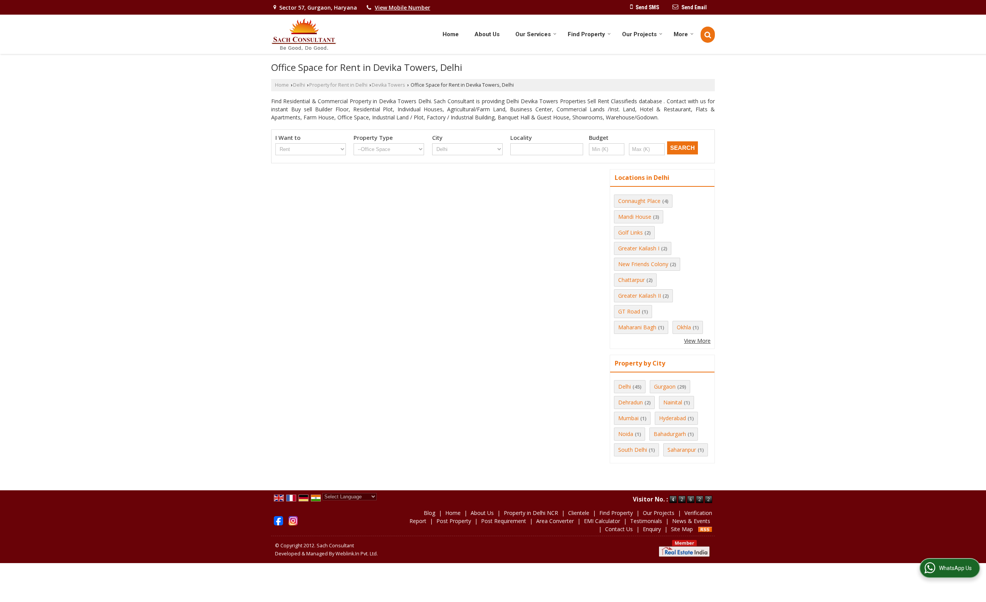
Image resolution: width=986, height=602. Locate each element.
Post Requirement (503, 521)
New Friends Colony (643, 264)
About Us (487, 34)
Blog (429, 512)
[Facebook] (278, 520)
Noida (625, 434)
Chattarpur (631, 279)
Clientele (578, 512)
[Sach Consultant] (304, 34)
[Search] (708, 35)
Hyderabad (672, 418)
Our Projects (639, 34)
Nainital (672, 402)
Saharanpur (681, 449)
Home (451, 34)
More (681, 34)
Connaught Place (639, 201)
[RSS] (705, 529)
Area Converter (555, 521)
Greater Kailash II (639, 295)
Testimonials (646, 521)
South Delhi (632, 449)
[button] (402, 7)
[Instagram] (293, 520)
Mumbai (628, 418)
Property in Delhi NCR (531, 512)
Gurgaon (665, 386)
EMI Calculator (602, 521)
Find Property (586, 34)
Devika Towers (388, 85)
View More (697, 340)
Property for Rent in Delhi (338, 85)
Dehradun (630, 402)
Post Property (453, 521)
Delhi (299, 85)
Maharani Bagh (637, 327)
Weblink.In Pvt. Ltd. (356, 553)
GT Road (629, 311)
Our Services (533, 34)
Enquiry (652, 529)
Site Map (682, 529)
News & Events (691, 521)
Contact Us (619, 529)
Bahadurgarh (670, 434)
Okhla (684, 327)
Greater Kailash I (638, 248)
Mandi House (634, 216)
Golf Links (630, 232)
